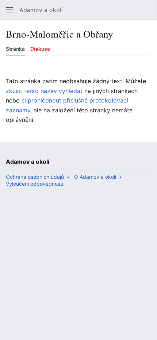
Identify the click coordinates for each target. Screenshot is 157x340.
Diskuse (40, 49)
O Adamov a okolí (95, 177)
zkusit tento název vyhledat (44, 90)
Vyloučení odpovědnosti (34, 184)
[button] (9, 10)
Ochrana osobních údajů (35, 177)
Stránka (15, 49)
